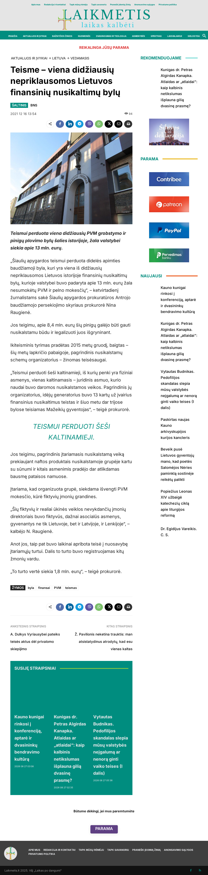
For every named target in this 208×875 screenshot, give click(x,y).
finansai (44, 588)
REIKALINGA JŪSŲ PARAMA (104, 47)
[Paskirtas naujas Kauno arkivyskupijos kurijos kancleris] (149, 423)
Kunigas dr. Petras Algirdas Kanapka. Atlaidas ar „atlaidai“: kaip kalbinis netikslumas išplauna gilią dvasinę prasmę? (179, 88)
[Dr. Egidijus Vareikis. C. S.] (149, 531)
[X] (109, 124)
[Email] (118, 124)
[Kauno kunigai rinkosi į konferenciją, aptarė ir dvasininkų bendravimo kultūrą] (32, 693)
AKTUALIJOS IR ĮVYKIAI (29, 58)
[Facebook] (60, 124)
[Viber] (89, 124)
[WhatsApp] (99, 124)
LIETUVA (59, 58)
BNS (33, 105)
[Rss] (200, 870)
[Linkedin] (70, 124)
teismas (71, 588)
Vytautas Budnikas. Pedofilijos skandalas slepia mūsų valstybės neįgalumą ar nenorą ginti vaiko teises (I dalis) (110, 745)
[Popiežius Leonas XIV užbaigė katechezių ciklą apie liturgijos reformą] (149, 495)
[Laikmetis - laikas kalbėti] (104, 19)
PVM (57, 588)
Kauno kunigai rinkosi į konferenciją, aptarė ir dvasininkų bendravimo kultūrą (29, 738)
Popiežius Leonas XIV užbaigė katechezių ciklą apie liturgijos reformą (176, 503)
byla (31, 588)
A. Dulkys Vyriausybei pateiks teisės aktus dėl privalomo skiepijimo (35, 641)
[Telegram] (79, 124)
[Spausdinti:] (128, 124)
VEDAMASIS (79, 58)
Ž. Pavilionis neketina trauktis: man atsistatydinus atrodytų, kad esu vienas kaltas (103, 641)
